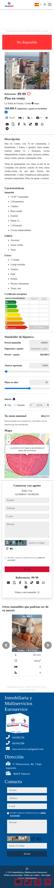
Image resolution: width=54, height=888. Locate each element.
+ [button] (9, 437)
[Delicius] (31, 124)
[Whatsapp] (45, 4)
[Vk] (37, 124)
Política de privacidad (13, 875)
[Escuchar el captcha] (11, 549)
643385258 (33, 494)
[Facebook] (19, 124)
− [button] (9, 442)
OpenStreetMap (34, 477)
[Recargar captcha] (7, 549)
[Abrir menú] (50, 4)
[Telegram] (7, 128)
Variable (21, 405)
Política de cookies (32, 875)
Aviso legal (45, 875)
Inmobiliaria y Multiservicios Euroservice (30, 872)
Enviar (27, 569)
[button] (6, 645)
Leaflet (22, 477)
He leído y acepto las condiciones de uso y (26, 559)
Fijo (9, 405)
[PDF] (14, 124)
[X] (25, 124)
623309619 (20, 494)
